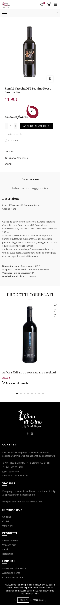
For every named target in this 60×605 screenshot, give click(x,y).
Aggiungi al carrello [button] (17, 383)
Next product (55, 13)
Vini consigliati (9, 544)
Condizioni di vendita (12, 577)
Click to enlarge (50, 79)
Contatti (6, 521)
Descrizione (30, 179)
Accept (23, 600)
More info (38, 599)
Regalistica (7, 553)
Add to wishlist (15, 134)
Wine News (8, 525)
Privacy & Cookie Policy (14, 568)
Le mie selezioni (10, 540)
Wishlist (43, 3)
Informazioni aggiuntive (30, 188)
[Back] (4, 13)
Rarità (5, 549)
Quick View (55, 315)
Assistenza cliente (11, 572)
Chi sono (6, 516)
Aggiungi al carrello (36, 126)
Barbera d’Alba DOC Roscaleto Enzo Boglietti (29, 372)
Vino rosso (22, 157)
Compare (13, 140)
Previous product (48, 13)
